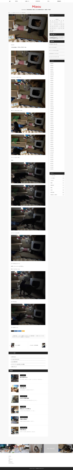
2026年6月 (51, 65)
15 (50, 26)
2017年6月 (51, 159)
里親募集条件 (59, 1)
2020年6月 (51, 97)
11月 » (52, 31)
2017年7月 (51, 157)
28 (63, 28)
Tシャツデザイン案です (53, 47)
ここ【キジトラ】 (57, 175)
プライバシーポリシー (11, 463)
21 (63, 26)
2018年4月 (51, 140)
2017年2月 (51, 167)
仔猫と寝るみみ (23, 429)
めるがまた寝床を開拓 (24, 398)
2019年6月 (51, 116)
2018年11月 (52, 127)
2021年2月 (51, 93)
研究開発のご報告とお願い (53, 44)
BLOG (48, 1)
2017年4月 (51, 163)
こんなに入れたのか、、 (16, 359)
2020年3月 (51, 101)
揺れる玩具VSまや (23, 377)
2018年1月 (51, 146)
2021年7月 (51, 86)
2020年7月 (51, 95)
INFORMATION (38, 1)
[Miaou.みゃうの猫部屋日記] (36, 8)
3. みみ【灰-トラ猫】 (23, 427)
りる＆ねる (57, 180)
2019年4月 (51, 118)
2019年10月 (52, 108)
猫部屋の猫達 (57, 192)
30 (52, 30)
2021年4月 (51, 91)
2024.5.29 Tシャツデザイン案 (54, 53)
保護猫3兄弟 (57, 185)
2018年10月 (52, 129)
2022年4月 (51, 78)
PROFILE (16, 1)
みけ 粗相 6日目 (14, 361)
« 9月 (50, 31)
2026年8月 (51, 63)
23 (52, 28)
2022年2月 (51, 82)
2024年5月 (51, 69)
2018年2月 (51, 144)
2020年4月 (51, 99)
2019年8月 (51, 112)
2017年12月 (52, 148)
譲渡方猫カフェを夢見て (57, 194)
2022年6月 (51, 76)
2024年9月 (51, 67)
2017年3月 (51, 165)
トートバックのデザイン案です (54, 50)
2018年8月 (51, 133)
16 (52, 26)
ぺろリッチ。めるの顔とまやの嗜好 (18, 364)
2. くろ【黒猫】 (23, 406)
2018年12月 (52, 125)
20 (61, 26)
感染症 (57, 187)
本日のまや (14, 356)
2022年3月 (51, 80)
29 (50, 30)
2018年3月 (51, 142)
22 (50, 28)
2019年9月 (51, 110)
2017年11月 (52, 150)
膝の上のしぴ (14, 366)
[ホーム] (10, 1)
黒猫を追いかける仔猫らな (25, 408)
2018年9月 (51, 131)
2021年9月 (51, 84)
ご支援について (27, 1)
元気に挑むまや (23, 387)
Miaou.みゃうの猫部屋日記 (36, 468)
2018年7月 (51, 135)
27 (61, 28)
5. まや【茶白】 (23, 375)
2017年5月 (51, 161)
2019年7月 (51, 114)
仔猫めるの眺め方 (23, 419)
